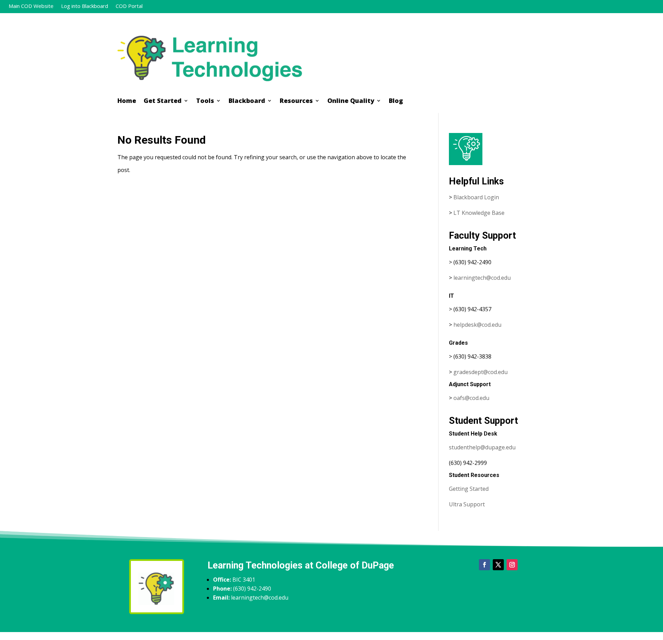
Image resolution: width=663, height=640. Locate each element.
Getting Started (469, 489)
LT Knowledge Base (479, 213)
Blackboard (247, 101)
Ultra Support (467, 504)
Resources (296, 101)
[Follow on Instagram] (512, 564)
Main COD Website (31, 6)
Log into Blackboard (84, 6)
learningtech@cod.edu (482, 277)
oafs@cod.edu (471, 398)
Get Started (163, 101)
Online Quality (350, 101)
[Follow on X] (498, 564)
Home (126, 101)
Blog (396, 101)
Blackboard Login (476, 197)
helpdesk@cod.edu (477, 324)
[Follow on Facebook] (484, 564)
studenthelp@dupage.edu (482, 447)
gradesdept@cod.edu (480, 372)
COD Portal (129, 6)
